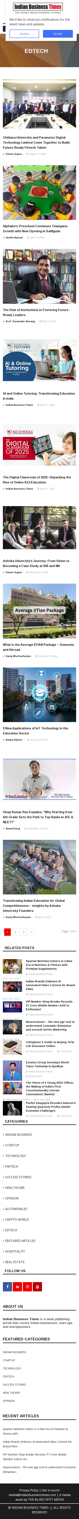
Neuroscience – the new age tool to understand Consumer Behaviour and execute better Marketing (50, 1025)
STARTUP (11, 1145)
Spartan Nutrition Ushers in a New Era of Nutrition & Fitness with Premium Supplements (49, 965)
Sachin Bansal (14, 237)
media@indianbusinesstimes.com (32, 1495)
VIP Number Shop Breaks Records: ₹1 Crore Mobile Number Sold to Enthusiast (49, 1005)
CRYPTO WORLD (16, 1219)
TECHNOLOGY (14, 1156)
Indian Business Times (19, 405)
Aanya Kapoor (14, 739)
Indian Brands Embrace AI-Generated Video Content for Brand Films (50, 985)
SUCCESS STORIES (17, 1177)
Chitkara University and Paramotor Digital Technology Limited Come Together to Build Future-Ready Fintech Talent (36, 142)
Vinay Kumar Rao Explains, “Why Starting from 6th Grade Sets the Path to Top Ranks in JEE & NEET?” (38, 817)
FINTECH (10, 1166)
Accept (58, 34)
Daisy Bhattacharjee (18, 656)
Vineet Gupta (14, 154)
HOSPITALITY (14, 1251)
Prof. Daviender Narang (20, 321)
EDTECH (10, 1230)
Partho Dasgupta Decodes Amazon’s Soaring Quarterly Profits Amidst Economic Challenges (51, 1106)
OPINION (11, 1198)
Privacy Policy (29, 1490)
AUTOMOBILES (15, 1209)
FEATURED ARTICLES (19, 1241)
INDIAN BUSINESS (17, 1134)
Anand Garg (13, 828)
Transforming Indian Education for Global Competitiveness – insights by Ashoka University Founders (34, 905)
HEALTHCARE (14, 1188)
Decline (24, 34)
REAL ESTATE (14, 1262)
